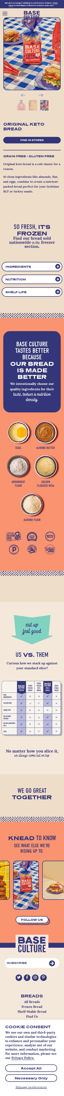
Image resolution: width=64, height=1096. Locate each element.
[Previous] (23, 95)
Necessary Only (31, 1078)
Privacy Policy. (22, 1058)
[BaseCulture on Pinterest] (43, 977)
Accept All (31, 1068)
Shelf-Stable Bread (32, 1012)
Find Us (32, 1016)
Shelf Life (16, 292)
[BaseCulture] (32, 14)
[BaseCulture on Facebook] (27, 977)
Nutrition (15, 279)
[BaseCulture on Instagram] (35, 978)
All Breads (32, 1002)
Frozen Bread (31, 1007)
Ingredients (18, 266)
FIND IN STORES (32, 140)
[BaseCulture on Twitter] (19, 977)
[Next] (41, 95)
